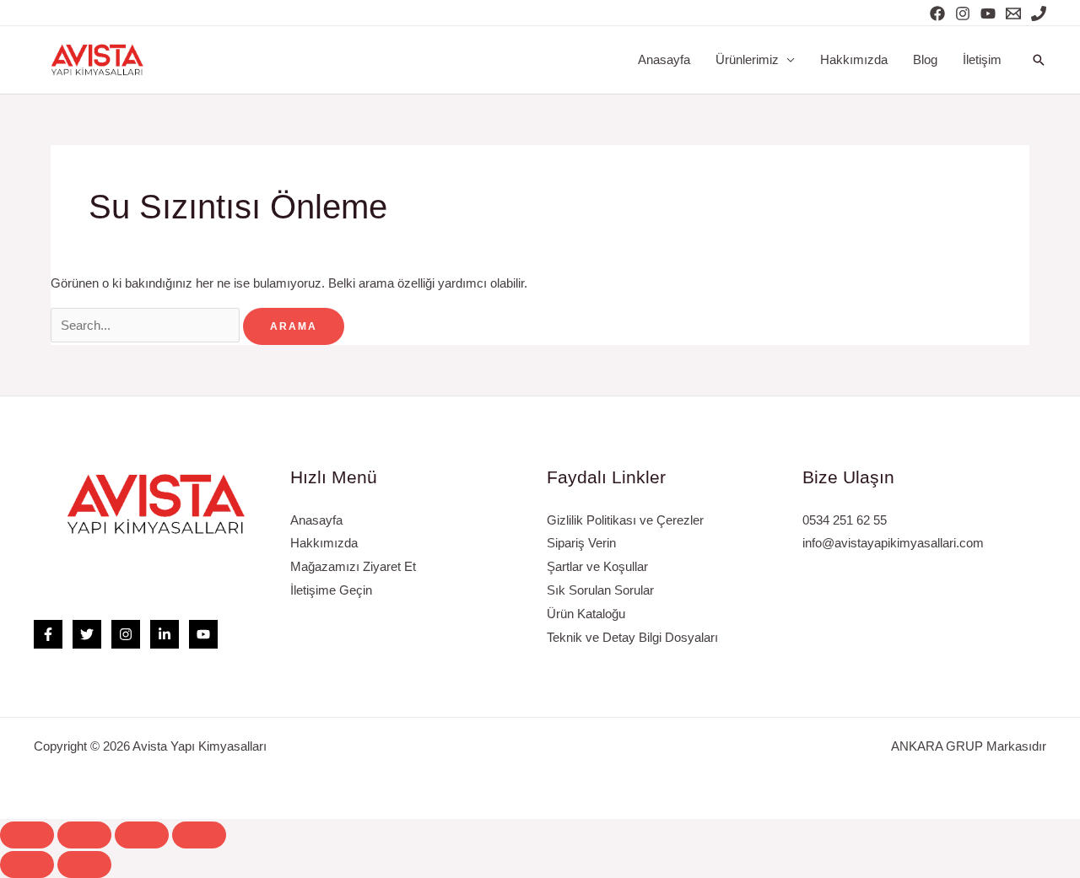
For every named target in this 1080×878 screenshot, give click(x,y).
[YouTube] (988, 13)
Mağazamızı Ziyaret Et (353, 566)
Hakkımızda (854, 59)
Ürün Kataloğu (586, 613)
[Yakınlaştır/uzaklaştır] (199, 834)
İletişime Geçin (331, 590)
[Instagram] (962, 13)
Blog (925, 59)
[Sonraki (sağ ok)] (84, 864)
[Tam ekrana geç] (142, 834)
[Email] (1013, 13)
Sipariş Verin (581, 543)
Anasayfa (664, 59)
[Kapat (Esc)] (27, 834)
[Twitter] (87, 634)
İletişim (982, 59)
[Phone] (1038, 13)
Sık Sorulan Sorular (600, 590)
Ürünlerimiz (747, 59)
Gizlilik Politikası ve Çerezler (625, 520)
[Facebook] (937, 13)
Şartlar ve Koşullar (597, 566)
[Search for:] (147, 325)
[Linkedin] (164, 634)
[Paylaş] (84, 834)
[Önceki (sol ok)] (27, 864)
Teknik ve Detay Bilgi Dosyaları (632, 637)
